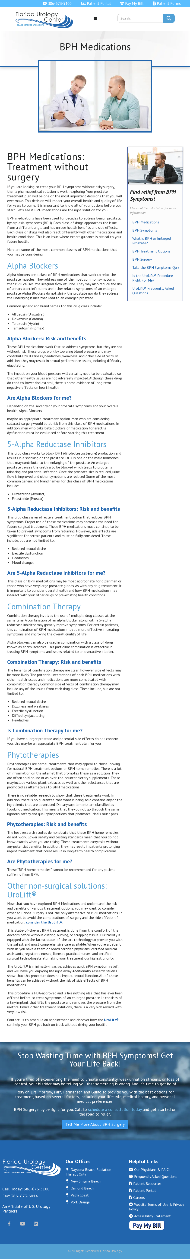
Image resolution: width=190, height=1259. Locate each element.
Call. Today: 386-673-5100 (26, 1189)
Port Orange (78, 1202)
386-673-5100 (57, 3)
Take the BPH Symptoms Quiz (155, 267)
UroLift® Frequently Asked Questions (153, 290)
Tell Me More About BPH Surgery (95, 1124)
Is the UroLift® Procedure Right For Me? (152, 277)
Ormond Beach (80, 1188)
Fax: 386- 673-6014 (20, 1196)
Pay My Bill (131, 3)
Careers (137, 1197)
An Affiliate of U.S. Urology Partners (26, 1208)
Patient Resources (145, 1183)
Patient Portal (96, 3)
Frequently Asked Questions (153, 1176)
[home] (44, 20)
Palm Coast (77, 1195)
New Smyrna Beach (83, 1181)
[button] (95, 20)
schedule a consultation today (115, 1109)
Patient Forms (167, 3)
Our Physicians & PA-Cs (149, 1169)
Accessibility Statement (150, 1216)
